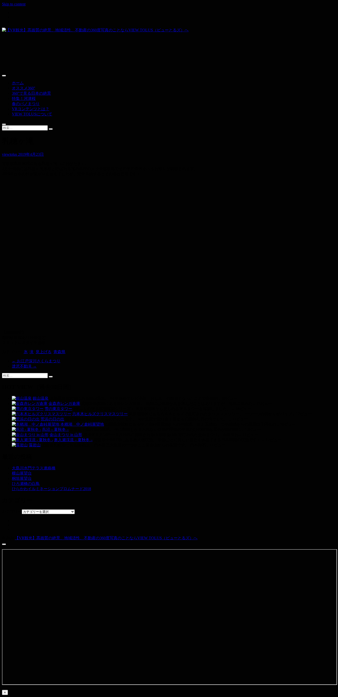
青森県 (59, 352)
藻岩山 (35, 445)
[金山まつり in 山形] (30, 435)
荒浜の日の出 (52, 419)
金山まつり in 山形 (65, 435)
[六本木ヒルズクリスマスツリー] (41, 414)
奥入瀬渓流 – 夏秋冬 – (73, 440)
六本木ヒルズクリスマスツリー (100, 414)
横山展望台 (22, 473)
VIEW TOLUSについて (32, 114)
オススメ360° (23, 88)
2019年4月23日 (31, 154)
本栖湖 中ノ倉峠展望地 (82, 424)
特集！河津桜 (24, 98)
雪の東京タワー (58, 409)
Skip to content (13, 4)
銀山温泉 (40, 398)
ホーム (18, 83)
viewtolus (10, 154)
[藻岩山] (20, 445)
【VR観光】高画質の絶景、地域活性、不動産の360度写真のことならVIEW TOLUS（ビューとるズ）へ (106, 538)
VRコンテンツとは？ (30, 109)
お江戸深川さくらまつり (36, 361)
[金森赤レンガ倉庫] (30, 403)
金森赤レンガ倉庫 (64, 403)
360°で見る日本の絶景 (31, 93)
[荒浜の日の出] (26, 419)
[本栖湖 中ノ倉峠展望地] (35, 424)
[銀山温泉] (22, 398)
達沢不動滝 (24, 366)
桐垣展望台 (22, 478)
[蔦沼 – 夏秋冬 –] (26, 429)
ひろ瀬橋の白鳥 (26, 483)
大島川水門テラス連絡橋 (33, 468)
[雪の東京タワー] (28, 409)
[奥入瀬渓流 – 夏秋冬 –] (32, 440)
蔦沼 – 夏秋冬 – (55, 429)
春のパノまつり (26, 104)
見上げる (43, 352)
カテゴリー (12, 511)
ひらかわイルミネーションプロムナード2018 (51, 489)
